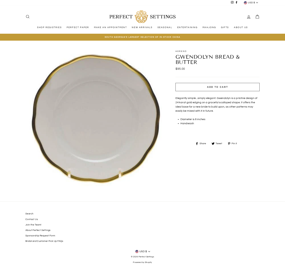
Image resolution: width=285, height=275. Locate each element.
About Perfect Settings (38, 230)
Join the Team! (33, 225)
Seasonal (165, 27)
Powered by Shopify (142, 262)
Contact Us (31, 219)
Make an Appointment (110, 27)
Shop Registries (49, 27)
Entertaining (187, 27)
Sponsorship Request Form (40, 236)
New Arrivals (142, 27)
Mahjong (209, 27)
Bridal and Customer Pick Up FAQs (44, 241)
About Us (241, 27)
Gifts (225, 27)
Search (29, 214)
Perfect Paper (78, 27)
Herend (181, 51)
